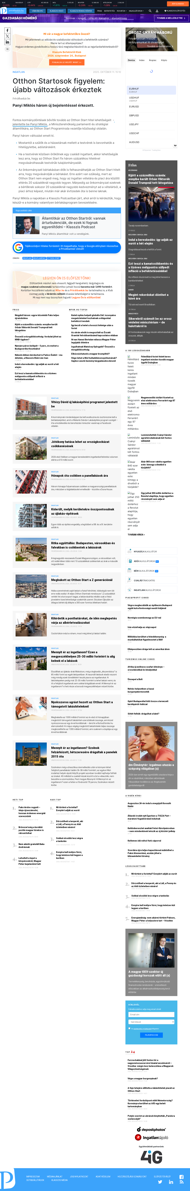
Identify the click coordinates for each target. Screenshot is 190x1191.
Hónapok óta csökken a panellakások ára (79, 475)
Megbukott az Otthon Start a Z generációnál (81, 580)
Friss (99, 11)
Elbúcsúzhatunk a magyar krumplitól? (90, 354)
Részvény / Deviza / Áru (137, 235)
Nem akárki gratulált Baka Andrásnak (31, 845)
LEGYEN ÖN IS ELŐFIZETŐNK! (67, 278)
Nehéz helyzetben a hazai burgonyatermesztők (141, 690)
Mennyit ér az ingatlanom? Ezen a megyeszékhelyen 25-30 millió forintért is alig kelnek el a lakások (83, 656)
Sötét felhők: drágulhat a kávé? (143, 714)
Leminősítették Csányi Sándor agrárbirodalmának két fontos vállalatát (156, 438)
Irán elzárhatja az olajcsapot (142, 627)
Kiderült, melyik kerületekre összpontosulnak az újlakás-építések (82, 511)
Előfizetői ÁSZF (162, 1176)
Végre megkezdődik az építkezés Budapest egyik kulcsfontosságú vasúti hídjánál (150, 606)
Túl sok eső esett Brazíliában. (142, 304)
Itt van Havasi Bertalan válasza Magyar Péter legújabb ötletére (93, 341)
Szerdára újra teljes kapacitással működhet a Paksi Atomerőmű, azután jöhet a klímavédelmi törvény (151, 853)
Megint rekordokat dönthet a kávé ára (148, 296)
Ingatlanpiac (39, 258)
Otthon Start (53, 258)
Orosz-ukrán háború (150, 32)
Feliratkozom (151, 1035)
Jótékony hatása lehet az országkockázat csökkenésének (80, 444)
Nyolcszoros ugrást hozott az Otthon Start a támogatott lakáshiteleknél (82, 704)
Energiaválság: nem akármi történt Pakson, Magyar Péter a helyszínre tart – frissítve (153, 919)
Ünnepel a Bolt (135, 679)
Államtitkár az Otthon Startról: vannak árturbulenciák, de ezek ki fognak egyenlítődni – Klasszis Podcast (74, 222)
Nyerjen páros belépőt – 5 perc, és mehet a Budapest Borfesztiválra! (36, 347)
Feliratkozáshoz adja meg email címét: (144, 1009)
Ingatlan (19, 71)
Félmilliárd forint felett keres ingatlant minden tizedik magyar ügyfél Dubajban (157, 359)
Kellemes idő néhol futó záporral (144, 841)
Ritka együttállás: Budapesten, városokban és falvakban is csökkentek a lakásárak (83, 545)
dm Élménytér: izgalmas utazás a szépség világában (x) (151, 766)
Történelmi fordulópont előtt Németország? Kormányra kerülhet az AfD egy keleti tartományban (150, 1103)
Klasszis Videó (56, 11)
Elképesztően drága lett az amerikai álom (149, 649)
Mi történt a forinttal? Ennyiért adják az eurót (68, 809)
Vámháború (37, 11)
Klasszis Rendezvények (81, 11)
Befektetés (109, 11)
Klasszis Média (60, 1180)
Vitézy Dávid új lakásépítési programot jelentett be (84, 404)
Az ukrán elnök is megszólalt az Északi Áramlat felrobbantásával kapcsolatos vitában (94, 334)
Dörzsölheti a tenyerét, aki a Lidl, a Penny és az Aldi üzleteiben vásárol (69, 824)
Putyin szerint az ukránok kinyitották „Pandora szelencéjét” (151, 1117)
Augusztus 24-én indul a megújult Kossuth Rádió (149, 805)
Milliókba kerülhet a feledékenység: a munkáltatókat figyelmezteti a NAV (147, 638)
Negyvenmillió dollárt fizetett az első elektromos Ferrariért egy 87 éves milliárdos (158, 400)
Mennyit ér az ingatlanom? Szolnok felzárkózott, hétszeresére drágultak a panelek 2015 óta (84, 752)
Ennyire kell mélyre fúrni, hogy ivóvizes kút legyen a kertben (69, 855)
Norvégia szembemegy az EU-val (144, 618)
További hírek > (136, 534)
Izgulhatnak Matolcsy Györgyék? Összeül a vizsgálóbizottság (93, 348)
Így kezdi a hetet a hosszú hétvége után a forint (92, 326)
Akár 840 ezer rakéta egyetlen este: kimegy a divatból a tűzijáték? (156, 464)
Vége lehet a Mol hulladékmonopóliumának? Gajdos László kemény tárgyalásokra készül (94, 359)
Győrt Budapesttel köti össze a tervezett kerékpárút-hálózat (148, 702)
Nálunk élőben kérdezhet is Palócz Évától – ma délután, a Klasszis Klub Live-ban (38, 356)
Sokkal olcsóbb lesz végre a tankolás (69, 839)
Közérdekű (132, 170)
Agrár (131, 290)
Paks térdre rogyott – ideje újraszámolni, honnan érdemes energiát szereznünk (32, 811)
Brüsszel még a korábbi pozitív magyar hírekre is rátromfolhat (31, 830)
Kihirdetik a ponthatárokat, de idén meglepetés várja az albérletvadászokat (84, 620)
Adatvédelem (103, 1176)
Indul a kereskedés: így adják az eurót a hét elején (37, 365)
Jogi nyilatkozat (79, 1176)
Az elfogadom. (145, 1029)
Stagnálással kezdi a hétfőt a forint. (145, 249)
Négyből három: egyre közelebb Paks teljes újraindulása (37, 316)
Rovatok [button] (121, 11)
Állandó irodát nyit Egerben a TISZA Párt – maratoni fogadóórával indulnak (149, 817)
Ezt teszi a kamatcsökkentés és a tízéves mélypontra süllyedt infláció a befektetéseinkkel (35, 376)
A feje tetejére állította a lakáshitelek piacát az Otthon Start (151, 1089)
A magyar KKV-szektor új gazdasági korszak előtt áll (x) (149, 973)
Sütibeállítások (35, 1180)
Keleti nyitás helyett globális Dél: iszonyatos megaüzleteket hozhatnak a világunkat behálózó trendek (93, 318)
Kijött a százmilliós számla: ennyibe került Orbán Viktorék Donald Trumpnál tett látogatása (36, 327)
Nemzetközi (133, 314)
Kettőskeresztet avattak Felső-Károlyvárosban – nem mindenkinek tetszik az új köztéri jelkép (151, 829)
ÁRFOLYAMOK (178, 4)
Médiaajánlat (54, 1176)
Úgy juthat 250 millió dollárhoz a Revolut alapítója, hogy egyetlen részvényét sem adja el (157, 496)
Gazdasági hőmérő (19, 18)
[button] (157, 11)
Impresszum (33, 1176)
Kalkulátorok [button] (135, 11)
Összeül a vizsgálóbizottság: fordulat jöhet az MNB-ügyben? (38, 338)
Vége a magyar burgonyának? (143, 1078)
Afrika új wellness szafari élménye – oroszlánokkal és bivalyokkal (146, 668)
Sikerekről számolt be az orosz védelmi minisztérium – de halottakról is (150, 322)
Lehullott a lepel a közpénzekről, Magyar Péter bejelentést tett (30, 861)
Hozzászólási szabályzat (132, 1176)
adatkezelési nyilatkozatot (142, 1029)
